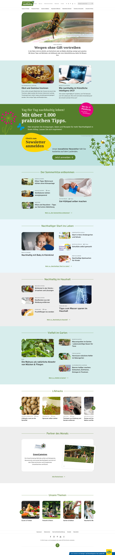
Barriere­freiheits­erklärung (58, 532)
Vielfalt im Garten (57, 333)
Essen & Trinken (25, 8)
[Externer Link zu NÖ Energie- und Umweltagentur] (92, 552)
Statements (57, 3)
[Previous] (22, 408)
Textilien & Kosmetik (78, 8)
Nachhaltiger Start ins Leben (57, 226)
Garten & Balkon (45, 8)
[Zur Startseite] (27, 3)
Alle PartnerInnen (57, 477)
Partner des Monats (57, 433)
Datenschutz (47, 532)
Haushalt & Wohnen (55, 8)
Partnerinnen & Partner (48, 3)
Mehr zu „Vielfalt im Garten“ (57, 378)
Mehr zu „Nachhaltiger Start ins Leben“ (57, 266)
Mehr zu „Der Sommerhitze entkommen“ (57, 213)
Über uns (40, 3)
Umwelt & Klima (89, 8)
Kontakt (62, 3)
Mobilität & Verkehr (67, 8)
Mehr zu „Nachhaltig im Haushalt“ (57, 320)
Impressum (39, 532)
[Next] (93, 408)
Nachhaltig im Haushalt (57, 279)
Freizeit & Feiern (35, 8)
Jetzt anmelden (62, 157)
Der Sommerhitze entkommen (57, 172)
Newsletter (76, 532)
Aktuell (35, 3)
